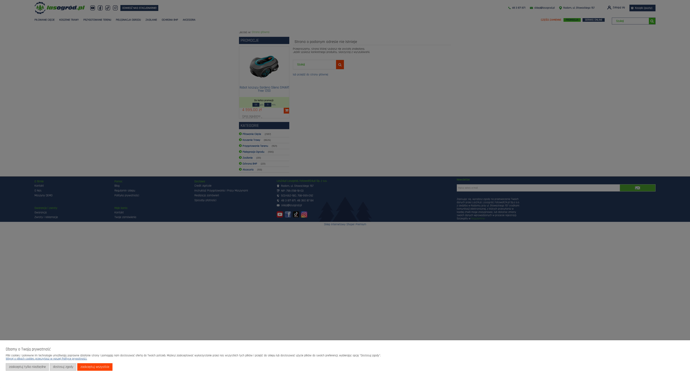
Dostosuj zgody (63, 367)
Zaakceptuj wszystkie (94, 367)
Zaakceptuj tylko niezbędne (27, 367)
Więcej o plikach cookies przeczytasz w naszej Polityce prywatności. (46, 359)
